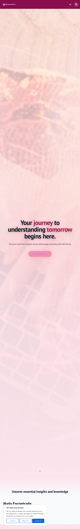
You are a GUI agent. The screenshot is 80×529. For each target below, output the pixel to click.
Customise (13, 521)
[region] (25, 515)
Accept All (38, 521)
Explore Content (38, 254)
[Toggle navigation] (70, 4)
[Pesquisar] (76, 4)
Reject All (25, 521)
